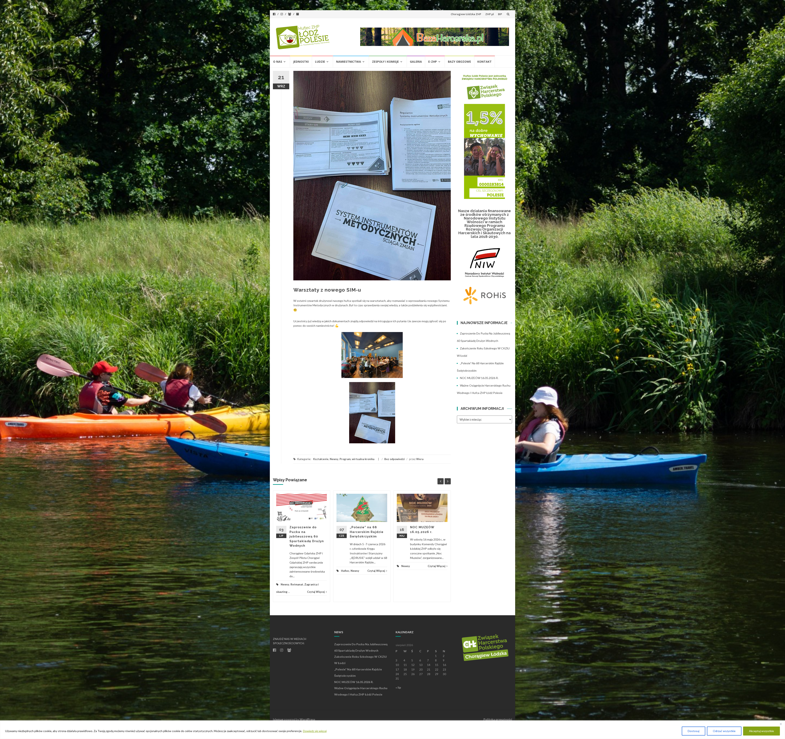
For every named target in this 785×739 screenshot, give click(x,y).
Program (345, 459)
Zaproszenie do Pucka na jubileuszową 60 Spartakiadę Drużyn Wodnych (306, 536)
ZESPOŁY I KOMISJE (385, 62)
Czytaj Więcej (316, 591)
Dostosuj (693, 731)
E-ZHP (432, 62)
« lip (398, 687)
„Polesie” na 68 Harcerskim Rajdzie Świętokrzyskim (367, 531)
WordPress (307, 719)
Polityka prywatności (497, 719)
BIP (500, 14)
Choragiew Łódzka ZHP (466, 14)
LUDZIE (320, 62)
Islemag (278, 719)
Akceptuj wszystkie (761, 731)
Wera (419, 459)
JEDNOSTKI (301, 62)
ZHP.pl (489, 14)
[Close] (780, 723)
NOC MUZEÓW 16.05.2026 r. (479, 378)
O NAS (277, 62)
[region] (392, 729)
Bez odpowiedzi (394, 459)
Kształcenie (321, 459)
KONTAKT (484, 62)
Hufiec (345, 570)
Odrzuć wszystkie (724, 731)
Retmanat (296, 584)
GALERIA (416, 62)
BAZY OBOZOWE (459, 62)
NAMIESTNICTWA (348, 62)
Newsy (334, 459)
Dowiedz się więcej (315, 731)
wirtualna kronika (363, 459)
